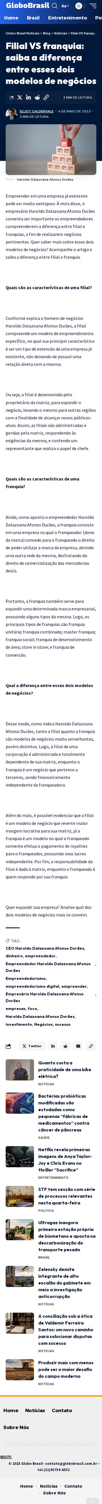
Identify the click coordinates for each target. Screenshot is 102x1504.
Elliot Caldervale (37, 111)
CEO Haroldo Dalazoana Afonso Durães (45, 948)
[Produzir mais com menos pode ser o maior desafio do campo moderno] (20, 1369)
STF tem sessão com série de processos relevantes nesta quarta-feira (66, 1196)
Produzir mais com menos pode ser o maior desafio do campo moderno (66, 1369)
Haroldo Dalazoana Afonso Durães (40, 1016)
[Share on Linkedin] (28, 97)
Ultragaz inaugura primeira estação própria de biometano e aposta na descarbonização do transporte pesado (66, 1236)
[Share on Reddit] (37, 97)
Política (46, 1211)
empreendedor (40, 955)
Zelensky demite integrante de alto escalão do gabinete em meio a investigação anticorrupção (64, 1282)
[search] (54, 5)
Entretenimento (53, 1178)
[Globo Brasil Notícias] (28, 5)
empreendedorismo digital (32, 986)
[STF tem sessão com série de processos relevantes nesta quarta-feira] (20, 1196)
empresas (16, 1008)
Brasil (44, 1257)
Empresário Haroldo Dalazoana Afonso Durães (45, 997)
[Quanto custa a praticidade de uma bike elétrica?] (20, 1069)
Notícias (46, 1084)
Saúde (44, 1138)
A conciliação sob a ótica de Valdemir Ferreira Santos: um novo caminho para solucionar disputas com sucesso (65, 1329)
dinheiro (14, 955)
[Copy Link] (46, 97)
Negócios (43, 1024)
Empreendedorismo (26, 978)
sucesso (63, 1024)
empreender (74, 986)
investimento (19, 1024)
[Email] (78, 1046)
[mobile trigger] (91, 6)
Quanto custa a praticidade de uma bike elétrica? (64, 1069)
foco (32, 1008)
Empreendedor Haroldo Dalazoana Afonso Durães (48, 967)
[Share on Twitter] (20, 97)
